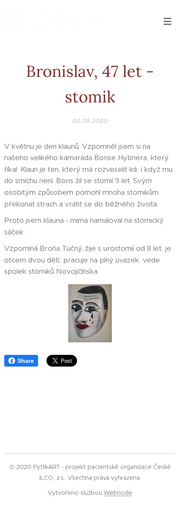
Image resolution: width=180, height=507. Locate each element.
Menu (167, 21)
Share (26, 360)
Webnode (118, 493)
